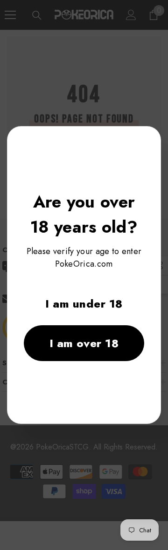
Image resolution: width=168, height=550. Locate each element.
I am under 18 (83, 303)
